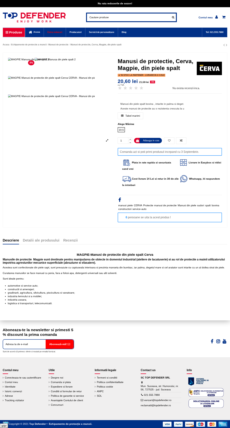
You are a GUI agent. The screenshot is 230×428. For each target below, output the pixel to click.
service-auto (139, 209)
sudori (200, 205)
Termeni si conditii (107, 377)
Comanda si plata (61, 382)
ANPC (100, 391)
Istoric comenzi (13, 391)
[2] (125, 88)
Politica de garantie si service (67, 395)
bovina (215, 205)
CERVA (138, 205)
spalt (208, 205)
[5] (141, 88)
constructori (125, 209)
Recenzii (70, 240)
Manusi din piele (187, 205)
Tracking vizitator (14, 400)
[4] (136, 88)
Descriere (11, 240)
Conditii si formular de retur (66, 391)
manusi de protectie (165, 205)
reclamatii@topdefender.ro (156, 405)
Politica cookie (105, 386)
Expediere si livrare (62, 386)
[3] (130, 88)
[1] (120, 88)
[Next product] (226, 45)
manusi (122, 205)
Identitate (10, 386)
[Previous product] (224, 45)
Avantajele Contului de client (67, 400)
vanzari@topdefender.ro (157, 400)
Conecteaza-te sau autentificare (23, 377)
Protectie (148, 205)
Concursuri (57, 404)
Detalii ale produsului (41, 240)
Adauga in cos (151, 140)
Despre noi (57, 377)
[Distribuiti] (119, 200)
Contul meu (11, 382)
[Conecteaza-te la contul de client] (209, 17)
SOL (99, 395)
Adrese (9, 395)
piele (130, 205)
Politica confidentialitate (110, 382)
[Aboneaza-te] (60, 344)
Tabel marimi (132, 115)
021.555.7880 (152, 394)
